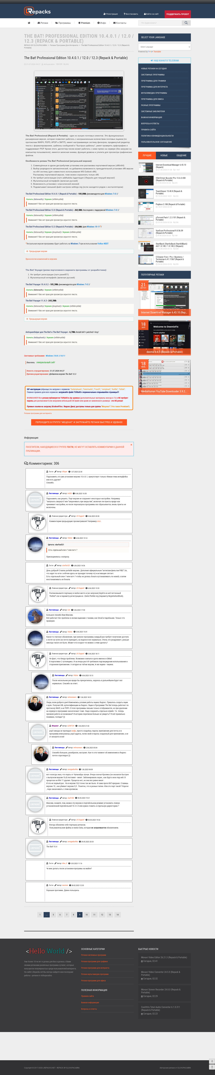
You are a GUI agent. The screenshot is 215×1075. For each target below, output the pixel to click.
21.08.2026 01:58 (165, 170)
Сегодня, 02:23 (150, 1013)
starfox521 (66, 565)
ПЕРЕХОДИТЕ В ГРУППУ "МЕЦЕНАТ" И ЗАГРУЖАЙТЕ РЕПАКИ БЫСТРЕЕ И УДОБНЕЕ (79, 422)
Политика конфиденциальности (157, 136)
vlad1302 (71, 798)
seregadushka (73, 769)
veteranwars (72, 697)
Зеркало (48, 199)
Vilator (70, 538)
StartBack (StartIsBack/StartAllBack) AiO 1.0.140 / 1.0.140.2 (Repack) (171, 244)
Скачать (29, 199)
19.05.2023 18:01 (165, 196)
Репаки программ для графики (94, 961)
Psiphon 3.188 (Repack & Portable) (170, 204)
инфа (74, 731)
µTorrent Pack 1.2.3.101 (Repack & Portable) (170, 218)
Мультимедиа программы (154, 93)
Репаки (44, 23)
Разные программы (150, 105)
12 (102, 914)
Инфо (103, 23)
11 (94, 914)
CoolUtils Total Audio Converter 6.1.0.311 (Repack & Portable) (160, 1008)
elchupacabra (49, 64)
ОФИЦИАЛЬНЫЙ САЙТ (45, 362)
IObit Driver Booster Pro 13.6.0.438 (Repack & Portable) (170, 179)
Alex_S (64, 863)
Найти (186, 22)
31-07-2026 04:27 (33, 64)
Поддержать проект (177, 14)
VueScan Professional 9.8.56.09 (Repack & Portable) (169, 231)
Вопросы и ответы (150, 123)
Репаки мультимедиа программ (95, 974)
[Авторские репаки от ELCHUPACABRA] (37, 10)
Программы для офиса (152, 99)
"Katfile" (114, 389)
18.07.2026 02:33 (165, 207)
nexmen (65, 885)
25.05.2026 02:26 (165, 222)
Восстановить (131, 14)
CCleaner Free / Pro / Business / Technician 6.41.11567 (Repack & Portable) (170, 259)
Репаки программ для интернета (64, 45)
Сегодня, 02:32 (150, 978)
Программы (64, 23)
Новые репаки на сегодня (154, 68)
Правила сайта (148, 129)
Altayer (64, 471)
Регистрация (112, 14)
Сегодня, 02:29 (150, 996)
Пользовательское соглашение (156, 142)
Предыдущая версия (38, 319)
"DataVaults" (88, 389)
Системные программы (153, 75)
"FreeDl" (97, 389)
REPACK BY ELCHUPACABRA (35, 45)
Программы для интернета (154, 87)
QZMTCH (70, 726)
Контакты (121, 23)
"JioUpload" (106, 389)
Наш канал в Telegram (166, 60)
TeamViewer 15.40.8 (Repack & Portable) (169, 192)
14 (118, 914)
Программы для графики (153, 81)
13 (110, 914)
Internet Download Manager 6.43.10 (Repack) (171, 166)
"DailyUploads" (76, 389)
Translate (157, 51)
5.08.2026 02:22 (164, 183)
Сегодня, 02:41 (150, 961)
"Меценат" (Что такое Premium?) (115, 406)
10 (87, 914)
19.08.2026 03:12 (165, 249)
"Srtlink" (122, 389)
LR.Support (80, 516)
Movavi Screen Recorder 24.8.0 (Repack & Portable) (160, 991)
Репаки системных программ (93, 955)
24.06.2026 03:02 (165, 264)
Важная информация (151, 117)
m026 (70, 493)
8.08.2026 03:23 (164, 236)
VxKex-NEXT (103, 243)
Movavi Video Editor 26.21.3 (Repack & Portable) (164, 957)
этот (99, 521)
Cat (69, 610)
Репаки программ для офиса (93, 980)
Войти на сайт (152, 14)
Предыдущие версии (38, 251)
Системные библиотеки (153, 111)
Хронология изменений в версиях (41, 259)
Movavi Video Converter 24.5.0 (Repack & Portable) (160, 973)
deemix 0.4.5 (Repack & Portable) (165, 352)
